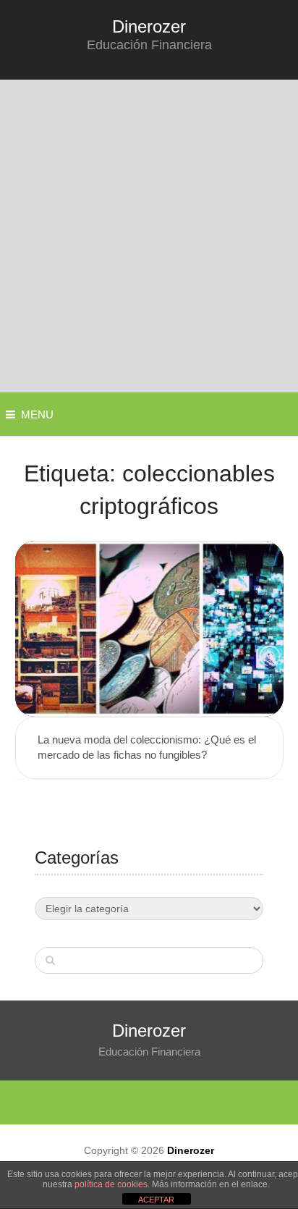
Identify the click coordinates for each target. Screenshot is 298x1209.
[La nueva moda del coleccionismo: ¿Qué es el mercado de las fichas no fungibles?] (149, 629)
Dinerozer (149, 26)
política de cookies (111, 1184)
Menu (37, 414)
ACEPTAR (156, 1199)
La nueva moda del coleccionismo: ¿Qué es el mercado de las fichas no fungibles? (147, 747)
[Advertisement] (149, 236)
